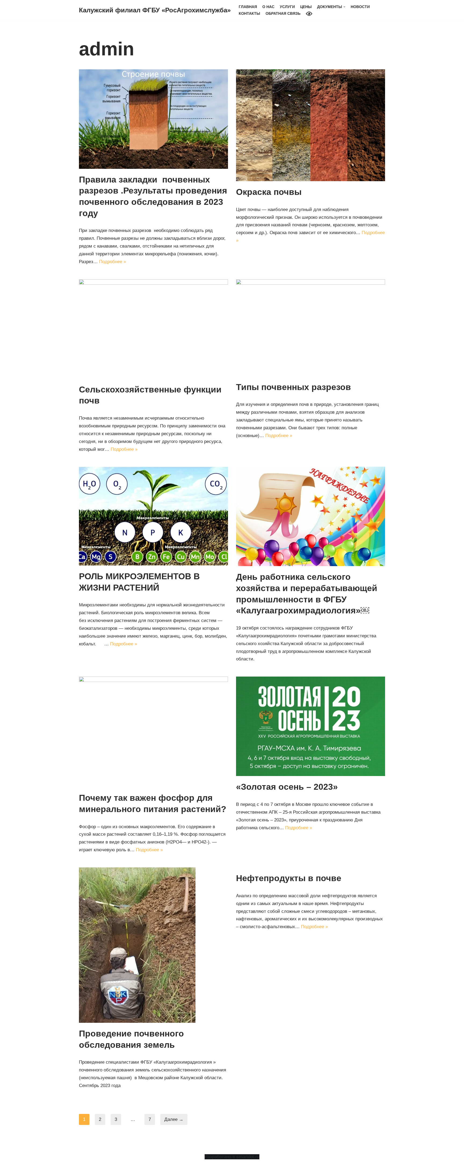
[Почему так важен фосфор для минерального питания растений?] (153, 732)
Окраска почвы (269, 192)
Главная (248, 7)
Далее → (173, 1119)
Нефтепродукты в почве (288, 878)
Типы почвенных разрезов (293, 387)
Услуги (287, 7)
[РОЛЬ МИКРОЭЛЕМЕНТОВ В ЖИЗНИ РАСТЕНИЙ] (153, 516)
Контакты (249, 14)
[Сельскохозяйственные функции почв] (153, 329)
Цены (306, 7)
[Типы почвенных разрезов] (310, 327)
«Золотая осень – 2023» (287, 787)
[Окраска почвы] (310, 125)
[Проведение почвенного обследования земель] (153, 945)
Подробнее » (112, 261)
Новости (360, 7)
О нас (268, 7)
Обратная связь (283, 14)
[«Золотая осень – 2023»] (310, 726)
